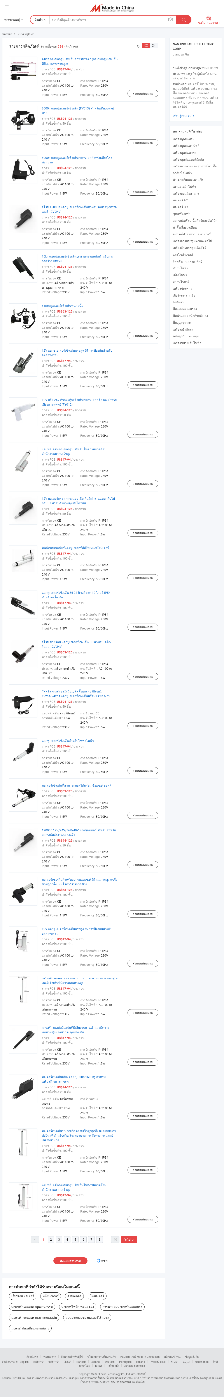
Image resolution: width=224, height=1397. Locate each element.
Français (81, 1361)
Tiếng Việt (113, 1365)
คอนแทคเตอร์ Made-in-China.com (140, 1356)
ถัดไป (129, 1239)
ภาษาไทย (84, 1365)
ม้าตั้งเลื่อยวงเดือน (185, 227)
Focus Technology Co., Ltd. (115, 1374)
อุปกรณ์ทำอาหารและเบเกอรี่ (192, 234)
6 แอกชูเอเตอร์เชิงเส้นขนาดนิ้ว (62, 306)
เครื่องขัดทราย (182, 288)
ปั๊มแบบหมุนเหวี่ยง (185, 309)
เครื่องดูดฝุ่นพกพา (184, 152)
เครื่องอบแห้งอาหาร (186, 193)
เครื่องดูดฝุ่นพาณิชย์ (186, 146)
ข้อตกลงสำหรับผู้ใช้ (72, 1356)
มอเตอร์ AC (180, 200)
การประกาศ (49, 1356)
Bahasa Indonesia (134, 1365)
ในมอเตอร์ (97, 1296)
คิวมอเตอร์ (74, 1296)
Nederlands (201, 1361)
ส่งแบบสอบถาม (143, 93)
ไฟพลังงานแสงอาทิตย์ (187, 261)
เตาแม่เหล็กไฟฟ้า (184, 186)
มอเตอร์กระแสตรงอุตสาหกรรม (32, 1307)
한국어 (174, 1361)
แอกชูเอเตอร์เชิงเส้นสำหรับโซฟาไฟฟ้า (68, 741)
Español (95, 1361)
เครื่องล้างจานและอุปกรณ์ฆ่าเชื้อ (195, 166)
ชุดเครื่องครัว (182, 214)
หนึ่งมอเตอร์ (51, 1296)
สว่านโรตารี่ (181, 282)
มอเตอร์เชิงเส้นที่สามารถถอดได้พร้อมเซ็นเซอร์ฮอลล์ (76, 785)
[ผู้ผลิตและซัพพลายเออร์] (112, 7)
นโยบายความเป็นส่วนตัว (101, 1356)
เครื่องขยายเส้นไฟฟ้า (187, 343)
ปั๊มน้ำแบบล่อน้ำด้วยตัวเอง (190, 316)
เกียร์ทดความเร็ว (184, 295)
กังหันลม (178, 302)
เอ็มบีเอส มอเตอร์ (22, 1296)
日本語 (67, 1361)
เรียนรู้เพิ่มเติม (184, 116)
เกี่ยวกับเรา (32, 1356)
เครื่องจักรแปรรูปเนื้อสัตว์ (189, 248)
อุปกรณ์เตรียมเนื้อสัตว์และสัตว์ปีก (195, 220)
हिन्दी (215, 1361)
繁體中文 (53, 1361)
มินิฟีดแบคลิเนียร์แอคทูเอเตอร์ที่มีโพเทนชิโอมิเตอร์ (75, 548)
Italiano (140, 1361)
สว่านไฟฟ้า (180, 268)
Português (125, 1361)
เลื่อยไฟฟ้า (180, 275)
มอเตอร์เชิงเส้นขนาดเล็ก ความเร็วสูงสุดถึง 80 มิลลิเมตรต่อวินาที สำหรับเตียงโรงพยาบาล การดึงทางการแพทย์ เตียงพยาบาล (79, 1135)
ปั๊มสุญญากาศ (182, 322)
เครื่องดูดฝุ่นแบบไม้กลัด (188, 159)
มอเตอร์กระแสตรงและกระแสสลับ (34, 1317)
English (24, 1361)
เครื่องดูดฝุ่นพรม (183, 139)
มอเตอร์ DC (180, 207)
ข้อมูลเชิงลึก (192, 1356)
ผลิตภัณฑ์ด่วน (172, 1356)
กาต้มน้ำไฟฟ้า (182, 173)
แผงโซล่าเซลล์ (183, 254)
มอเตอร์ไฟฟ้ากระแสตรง (77, 1307)
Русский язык (158, 1361)
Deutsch (110, 1361)
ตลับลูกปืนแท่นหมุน (186, 336)
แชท (104, 1260)
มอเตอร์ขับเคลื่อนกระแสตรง (30, 1328)
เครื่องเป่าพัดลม (183, 329)
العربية (186, 1361)
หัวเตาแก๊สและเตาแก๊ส (188, 180)
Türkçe (98, 1365)
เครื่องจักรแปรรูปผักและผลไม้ (192, 241)
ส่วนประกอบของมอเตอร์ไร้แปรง (87, 1317)
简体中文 (38, 1361)
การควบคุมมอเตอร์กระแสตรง (122, 1307)
